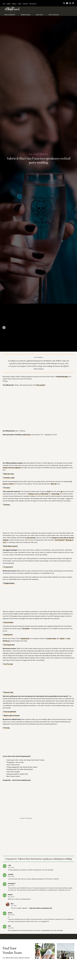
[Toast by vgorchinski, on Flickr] (5, 381)
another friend (51, 638)
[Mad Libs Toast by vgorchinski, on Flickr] (8, 474)
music (49, 491)
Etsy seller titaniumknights (25, 769)
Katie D (10, 895)
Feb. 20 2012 (11, 914)
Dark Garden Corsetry (38, 760)
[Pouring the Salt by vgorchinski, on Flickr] (8, 645)
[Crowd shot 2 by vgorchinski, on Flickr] (8, 567)
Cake (8, 772)
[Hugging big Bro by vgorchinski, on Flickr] (9, 583)
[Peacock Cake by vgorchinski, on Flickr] (8, 692)
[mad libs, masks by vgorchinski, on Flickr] (9, 478)
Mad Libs (54, 484)
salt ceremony (31, 538)
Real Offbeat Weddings (38, 154)
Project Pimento (15, 776)
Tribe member (40, 385)
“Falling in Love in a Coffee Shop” (38, 494)
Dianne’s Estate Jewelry (30, 767)
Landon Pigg (55, 494)
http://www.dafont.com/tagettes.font (41, 908)
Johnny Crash (19, 762)
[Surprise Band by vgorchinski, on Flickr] (8, 622)
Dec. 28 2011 (11, 896)
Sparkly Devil (25, 638)
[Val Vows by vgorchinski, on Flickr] (6, 505)
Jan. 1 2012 (13, 905)
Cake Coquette (15, 772)
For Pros (25, 4)
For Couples (32, 4)
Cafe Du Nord (26, 435)
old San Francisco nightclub (12, 468)
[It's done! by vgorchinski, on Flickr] (6, 488)
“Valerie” (62, 638)
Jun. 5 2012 (11, 928)
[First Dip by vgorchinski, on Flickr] (6, 728)
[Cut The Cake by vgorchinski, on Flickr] (8, 664)
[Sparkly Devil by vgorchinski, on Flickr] (8, 635)
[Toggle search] (64, 3)
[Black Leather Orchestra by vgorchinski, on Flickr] (11, 716)
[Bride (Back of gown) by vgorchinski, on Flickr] (10, 546)
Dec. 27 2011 (11, 867)
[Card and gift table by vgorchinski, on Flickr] (9, 712)
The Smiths (25, 628)
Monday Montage (62, 377)
